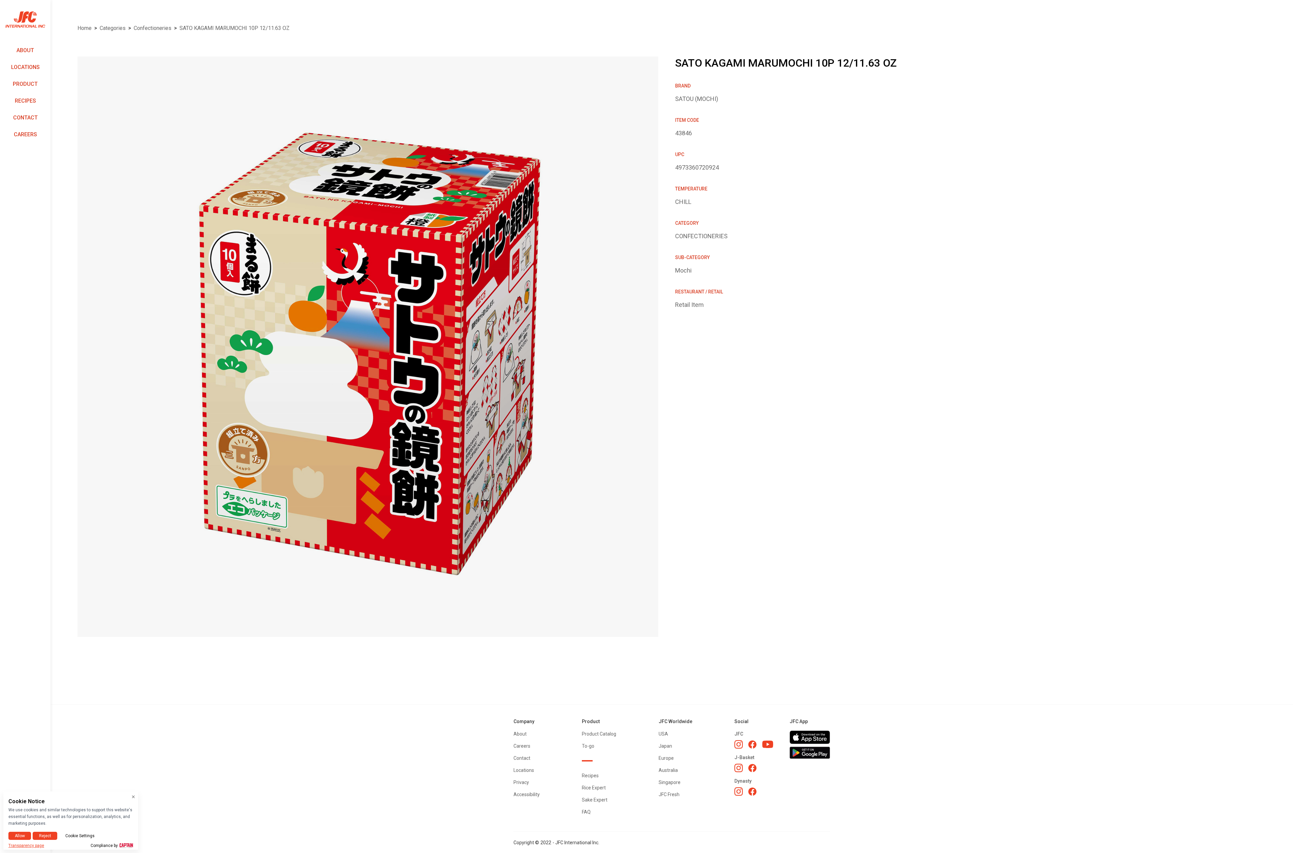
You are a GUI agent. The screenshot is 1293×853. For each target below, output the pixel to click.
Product (25, 84)
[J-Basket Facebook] (752, 768)
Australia (668, 770)
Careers (25, 134)
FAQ (586, 812)
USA (663, 734)
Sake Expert (594, 800)
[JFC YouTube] (767, 744)
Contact (25, 117)
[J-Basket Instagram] (738, 767)
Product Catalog (599, 734)
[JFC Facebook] (752, 744)
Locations (25, 67)
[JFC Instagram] (738, 744)
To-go (588, 746)
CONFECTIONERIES (152, 28)
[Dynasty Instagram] (738, 791)
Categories (113, 28)
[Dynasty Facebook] (752, 791)
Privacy (521, 782)
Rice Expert (594, 787)
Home (84, 28)
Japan (665, 746)
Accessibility (526, 794)
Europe (666, 758)
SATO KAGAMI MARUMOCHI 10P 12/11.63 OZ (234, 28)
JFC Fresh (669, 794)
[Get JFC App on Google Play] (810, 753)
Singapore (670, 782)
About (25, 50)
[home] (25, 20)
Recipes (25, 101)
